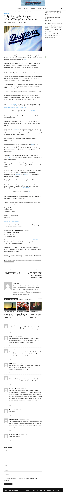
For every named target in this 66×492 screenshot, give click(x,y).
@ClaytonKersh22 (9, 107)
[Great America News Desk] (33, 3)
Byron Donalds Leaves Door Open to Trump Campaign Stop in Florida (53, 24)
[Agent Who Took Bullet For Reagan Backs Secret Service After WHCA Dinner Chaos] (23, 306)
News (19, 8)
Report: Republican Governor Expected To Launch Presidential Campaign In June (35, 274)
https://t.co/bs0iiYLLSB (23, 188)
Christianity (11, 260)
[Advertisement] (53, 47)
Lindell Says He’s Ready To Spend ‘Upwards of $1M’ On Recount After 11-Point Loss (53, 29)
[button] (61, 8)
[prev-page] (39, 299)
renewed (10, 157)
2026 (44, 8)
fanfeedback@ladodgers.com (11, 221)
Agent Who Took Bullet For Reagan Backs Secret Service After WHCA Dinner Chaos (23, 314)
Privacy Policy (35, 490)
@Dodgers (13, 104)
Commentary (6, 309)
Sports (27, 260)
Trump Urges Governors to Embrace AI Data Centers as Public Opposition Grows (53, 13)
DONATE (35, 240)
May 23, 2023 (31, 191)
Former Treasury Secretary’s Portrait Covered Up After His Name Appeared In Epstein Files (35, 314)
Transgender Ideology (35, 260)
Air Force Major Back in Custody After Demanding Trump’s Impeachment (52, 19)
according (18, 174)
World (39, 8)
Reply (10, 332)
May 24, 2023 (31, 111)
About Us (28, 490)
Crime (18, 309)
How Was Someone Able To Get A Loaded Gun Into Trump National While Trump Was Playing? (9, 314)
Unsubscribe (56, 490)
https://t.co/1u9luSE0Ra (20, 107)
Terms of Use (42, 490)
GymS (10, 325)
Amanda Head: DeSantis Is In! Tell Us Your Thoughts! (12, 273)
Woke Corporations (9, 261)
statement (16, 129)
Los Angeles (17, 260)
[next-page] (41, 299)
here (25, 59)
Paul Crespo (8, 22)
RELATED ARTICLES (11, 299)
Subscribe (49, 490)
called (32, 144)
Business (32, 8)
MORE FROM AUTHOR (25, 299)
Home (5, 11)
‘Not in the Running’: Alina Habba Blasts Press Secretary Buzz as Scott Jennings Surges (52, 35)
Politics (25, 8)
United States (27, 174)
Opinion (9, 11)
